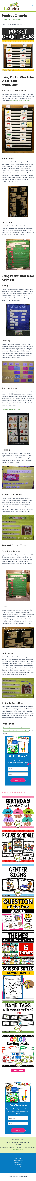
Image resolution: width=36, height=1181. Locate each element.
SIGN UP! (18, 780)
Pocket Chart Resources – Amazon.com (16, 728)
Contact (18, 1158)
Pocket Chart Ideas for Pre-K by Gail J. (16, 731)
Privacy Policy (18, 1167)
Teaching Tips (16, 20)
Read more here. (18, 1150)
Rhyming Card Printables (11, 409)
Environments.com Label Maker (19, 101)
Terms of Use (18, 1162)
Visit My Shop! (17, 1070)
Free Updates (18, 1160)
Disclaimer (18, 1165)
